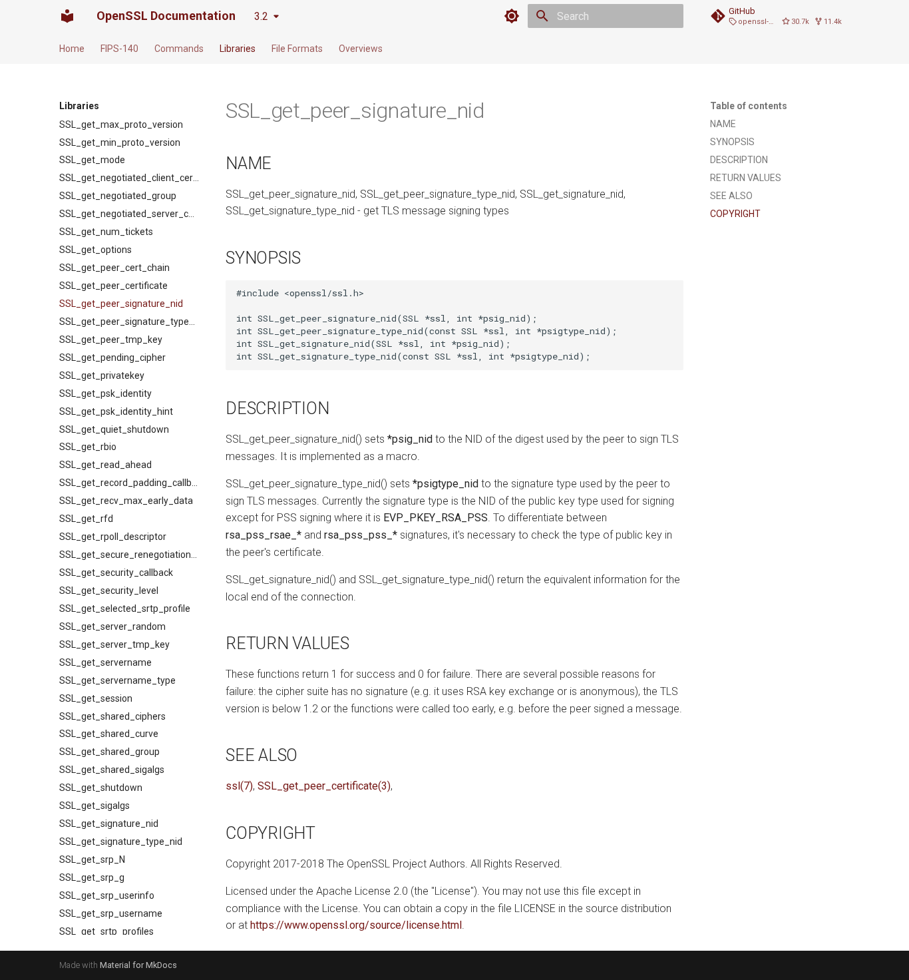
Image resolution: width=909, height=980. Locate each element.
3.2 (261, 16)
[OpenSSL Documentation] (67, 16)
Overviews (361, 48)
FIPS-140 (119, 48)
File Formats (297, 48)
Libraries (238, 48)
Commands (179, 48)
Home (72, 48)
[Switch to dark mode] (511, 16)
